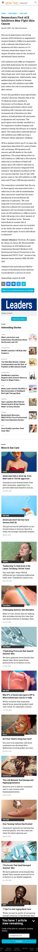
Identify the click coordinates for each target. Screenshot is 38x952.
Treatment (12, 13)
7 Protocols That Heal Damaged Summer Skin (17, 866)
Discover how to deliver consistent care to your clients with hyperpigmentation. (18, 789)
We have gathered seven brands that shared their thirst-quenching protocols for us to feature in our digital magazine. (18, 660)
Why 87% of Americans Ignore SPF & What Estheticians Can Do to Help (19, 696)
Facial (5, 472)
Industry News (5, 348)
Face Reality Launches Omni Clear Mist (12, 429)
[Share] (8, 284)
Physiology (7, 776)
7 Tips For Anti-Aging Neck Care (17, 909)
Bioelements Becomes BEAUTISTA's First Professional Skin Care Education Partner (14, 417)
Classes (3, 412)
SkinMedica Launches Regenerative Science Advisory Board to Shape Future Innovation (14, 377)
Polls (5, 735)
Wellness (4, 399)
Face (2, 425)
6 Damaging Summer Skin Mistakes (18, 610)
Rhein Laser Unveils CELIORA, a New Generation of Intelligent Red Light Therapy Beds (14, 391)
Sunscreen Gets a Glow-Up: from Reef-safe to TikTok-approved (17, 477)
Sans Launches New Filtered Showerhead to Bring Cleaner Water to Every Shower (13, 404)
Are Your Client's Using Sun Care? (17, 739)
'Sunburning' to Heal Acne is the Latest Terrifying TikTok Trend (16, 567)
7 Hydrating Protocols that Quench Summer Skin (18, 652)
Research (4, 359)
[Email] (3, 284)
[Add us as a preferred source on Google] (24, 284)
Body (2, 386)
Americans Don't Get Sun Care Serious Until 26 (16, 521)
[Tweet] (18, 284)
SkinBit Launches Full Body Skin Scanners (13, 352)
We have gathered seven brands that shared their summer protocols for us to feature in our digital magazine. (18, 874)
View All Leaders (19, 319)
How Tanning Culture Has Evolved (17, 824)
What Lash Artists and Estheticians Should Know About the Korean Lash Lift (14, 339)
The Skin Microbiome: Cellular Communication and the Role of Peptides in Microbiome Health (14, 364)
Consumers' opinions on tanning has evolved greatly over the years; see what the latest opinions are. (18, 830)
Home (3, 13)
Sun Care (23, 13)
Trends (3, 334)
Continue (19, 941)
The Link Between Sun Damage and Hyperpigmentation (18, 781)
